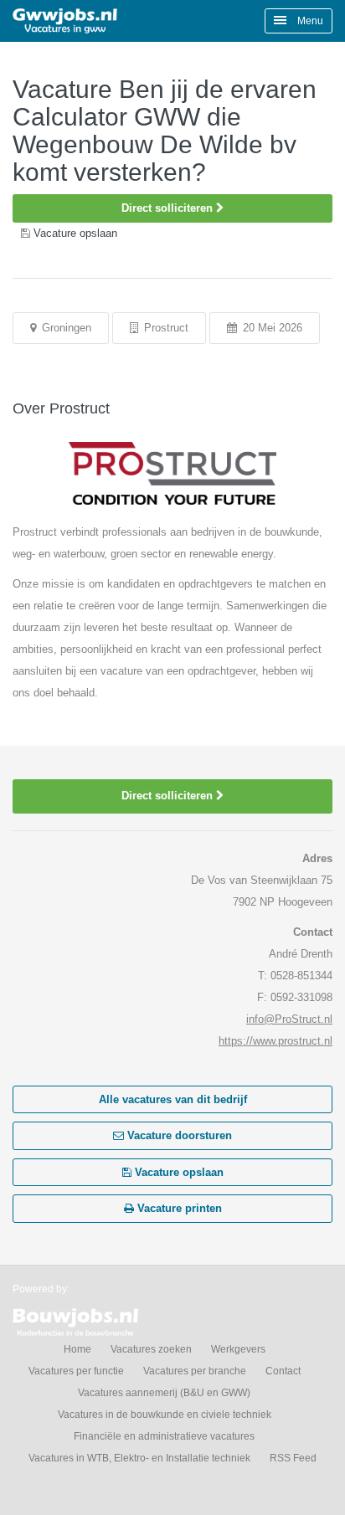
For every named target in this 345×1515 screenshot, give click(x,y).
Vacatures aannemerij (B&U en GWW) (164, 1393)
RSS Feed (293, 1458)
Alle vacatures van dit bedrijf (173, 1099)
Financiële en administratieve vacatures (164, 1436)
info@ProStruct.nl (289, 1019)
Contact (283, 1371)
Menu (309, 21)
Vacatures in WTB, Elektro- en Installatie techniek (139, 1458)
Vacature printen (178, 1208)
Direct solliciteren (168, 208)
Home (77, 1349)
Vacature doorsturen (178, 1135)
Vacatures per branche (194, 1371)
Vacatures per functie (76, 1371)
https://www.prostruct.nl (275, 1041)
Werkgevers (238, 1349)
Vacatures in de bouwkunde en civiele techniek (164, 1414)
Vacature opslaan (177, 1172)
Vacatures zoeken (151, 1349)
